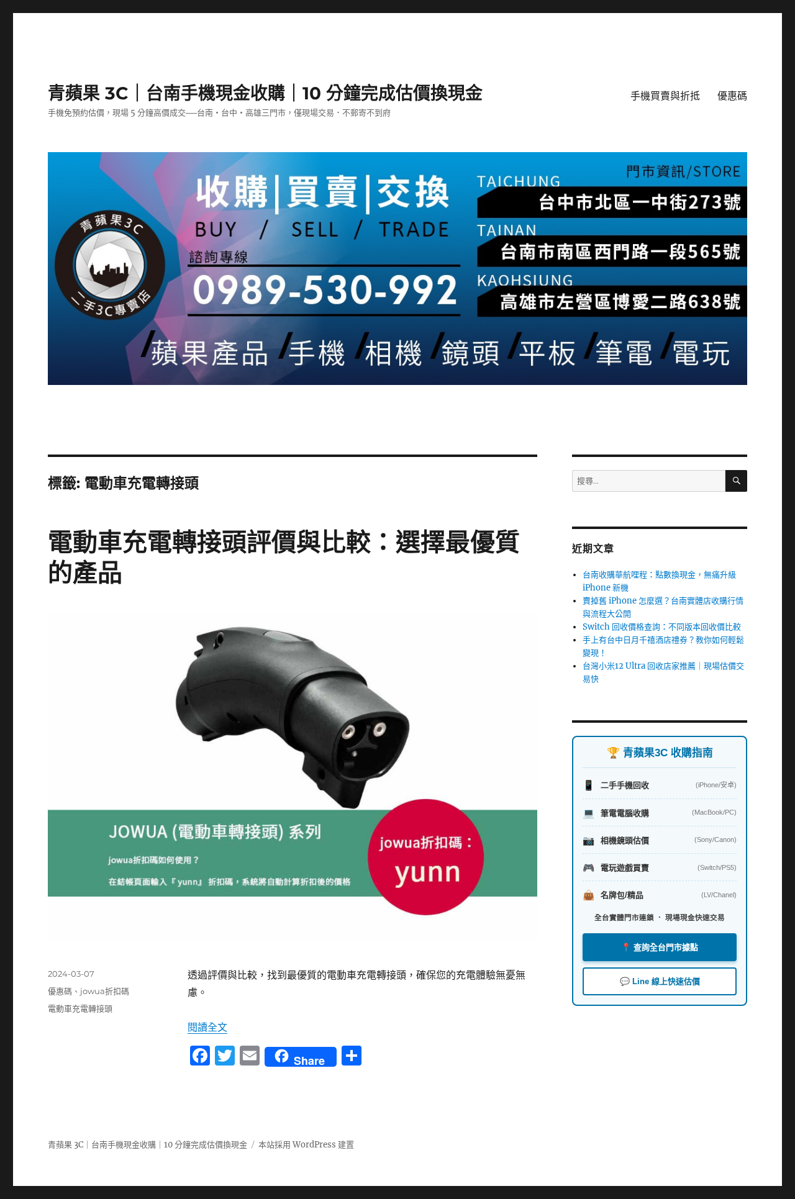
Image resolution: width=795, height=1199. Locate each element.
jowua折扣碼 (104, 991)
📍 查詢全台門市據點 (659, 947)
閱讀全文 (207, 1027)
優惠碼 (732, 96)
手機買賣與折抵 (665, 96)
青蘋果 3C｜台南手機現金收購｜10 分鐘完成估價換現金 (265, 93)
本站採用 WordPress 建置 (306, 1144)
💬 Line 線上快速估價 (660, 981)
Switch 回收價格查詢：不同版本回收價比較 (662, 627)
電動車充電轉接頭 (80, 1008)
